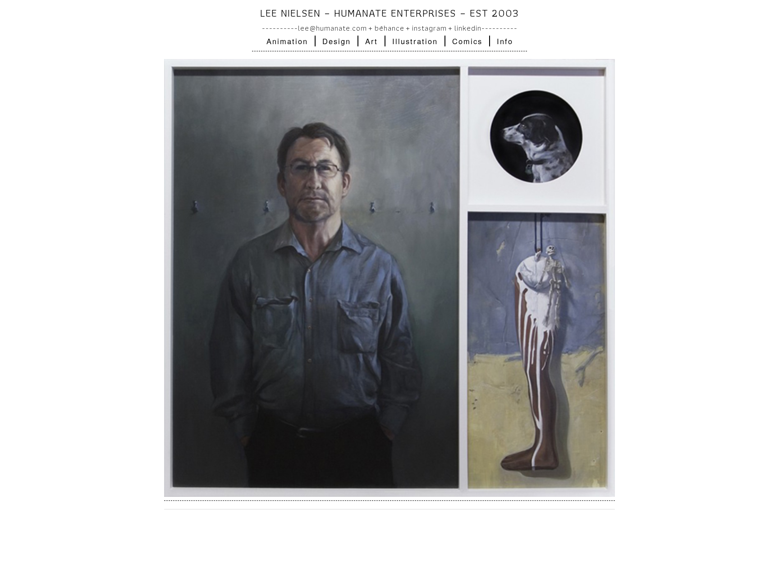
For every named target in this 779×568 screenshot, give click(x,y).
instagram (429, 28)
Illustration (415, 41)
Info (505, 41)
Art (371, 41)
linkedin (467, 28)
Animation (287, 41)
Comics (467, 41)
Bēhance (389, 28)
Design (336, 41)
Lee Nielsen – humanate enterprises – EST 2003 (389, 13)
